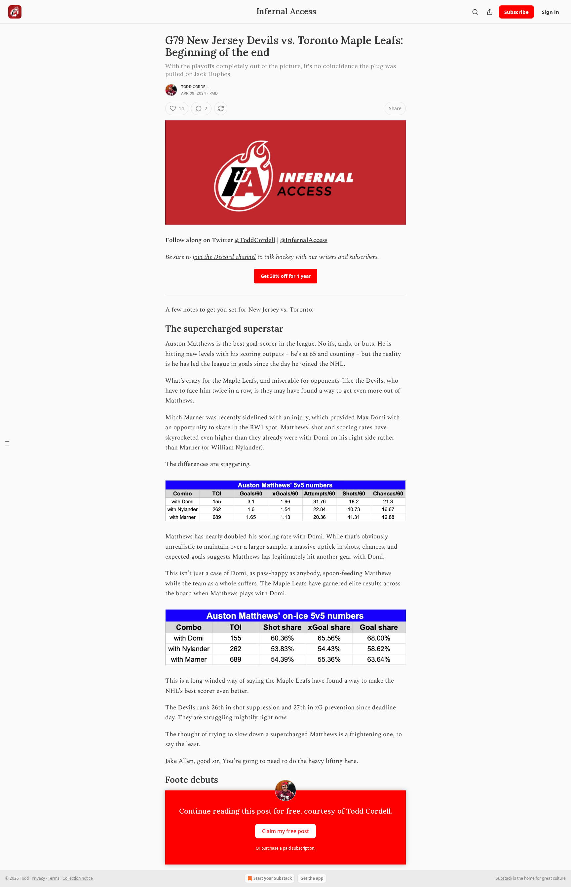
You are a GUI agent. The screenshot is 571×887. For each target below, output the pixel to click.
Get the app (312, 878)
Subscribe (516, 12)
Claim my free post (285, 830)
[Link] (156, 328)
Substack (504, 878)
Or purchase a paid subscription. (285, 848)
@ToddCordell (255, 240)
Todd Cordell (195, 86)
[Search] (475, 12)
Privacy (38, 878)
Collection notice (77, 878)
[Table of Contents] (7, 443)
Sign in (550, 12)
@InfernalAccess (303, 240)
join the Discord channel (224, 257)
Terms (53, 878)
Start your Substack (272, 878)
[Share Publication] (489, 12)
